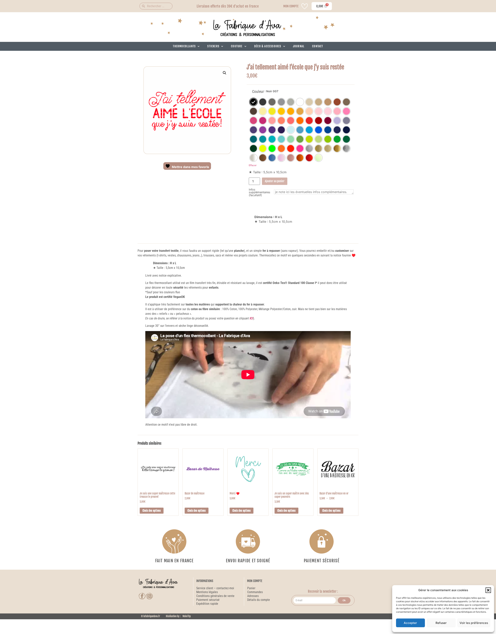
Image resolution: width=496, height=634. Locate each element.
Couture (236, 46)
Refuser (441, 623)
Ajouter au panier (274, 181)
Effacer (253, 165)
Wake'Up (187, 616)
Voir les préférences (474, 623)
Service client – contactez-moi (215, 588)
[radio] (253, 102)
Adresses (253, 596)
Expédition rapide (207, 604)
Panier (251, 588)
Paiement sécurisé (208, 600)
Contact (317, 46)
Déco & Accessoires (267, 46)
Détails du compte (258, 600)
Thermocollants (184, 46)
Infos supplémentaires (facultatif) (259, 192)
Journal (298, 46)
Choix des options (151, 510)
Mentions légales (207, 592)
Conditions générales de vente (215, 596)
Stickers (213, 46)
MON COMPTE (290, 6)
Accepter (410, 623)
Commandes (255, 592)
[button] (488, 590)
